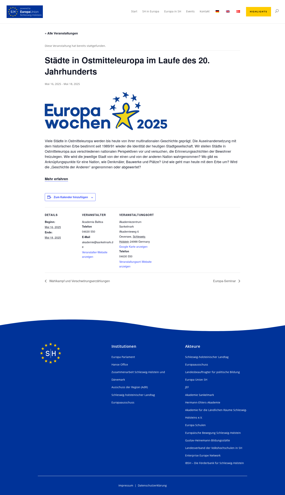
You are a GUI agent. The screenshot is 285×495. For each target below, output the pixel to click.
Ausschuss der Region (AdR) (129, 387)
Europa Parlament (123, 357)
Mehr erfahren (56, 178)
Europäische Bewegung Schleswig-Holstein (213, 433)
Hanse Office (119, 364)
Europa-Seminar (225, 281)
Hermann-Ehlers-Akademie (202, 402)
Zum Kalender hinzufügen (71, 197)
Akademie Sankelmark (199, 395)
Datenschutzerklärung (152, 485)
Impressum (125, 485)
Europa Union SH (196, 379)
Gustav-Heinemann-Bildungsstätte (207, 440)
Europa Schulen (195, 425)
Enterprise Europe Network (202, 455)
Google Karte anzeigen (133, 246)
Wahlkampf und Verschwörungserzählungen (79, 281)
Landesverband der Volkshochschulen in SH (213, 448)
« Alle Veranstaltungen (61, 33)
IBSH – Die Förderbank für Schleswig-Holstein (214, 463)
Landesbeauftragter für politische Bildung (212, 372)
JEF (187, 387)
